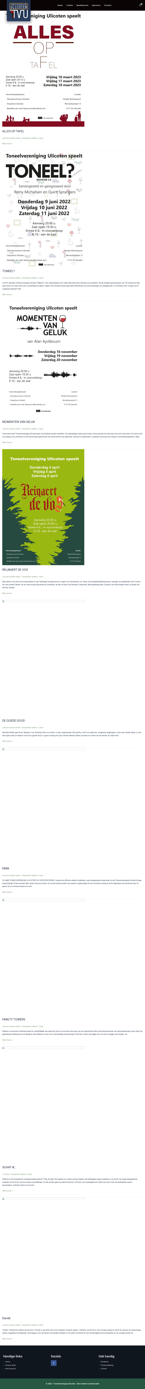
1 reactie (5, 1174)
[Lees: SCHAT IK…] (43, 1104)
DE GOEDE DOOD (13, 720)
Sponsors (96, 5)
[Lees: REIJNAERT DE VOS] (43, 507)
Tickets (69, 5)
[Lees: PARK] (43, 806)
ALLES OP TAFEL (13, 131)
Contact (107, 5)
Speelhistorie (82, 5)
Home (60, 5)
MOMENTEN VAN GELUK (18, 422)
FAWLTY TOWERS (13, 1019)
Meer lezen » (7, 143)
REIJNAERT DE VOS (15, 569)
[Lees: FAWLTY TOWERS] (43, 957)
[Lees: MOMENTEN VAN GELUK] (43, 359)
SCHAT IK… (9, 1167)
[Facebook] (54, 1363)
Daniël (6, 1318)
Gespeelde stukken (29, 138)
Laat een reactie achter (11, 138)
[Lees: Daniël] (43, 1255)
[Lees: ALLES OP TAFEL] (43, 69)
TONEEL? (8, 271)
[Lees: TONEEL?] (44, 208)
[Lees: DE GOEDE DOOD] (43, 658)
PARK (5, 868)
